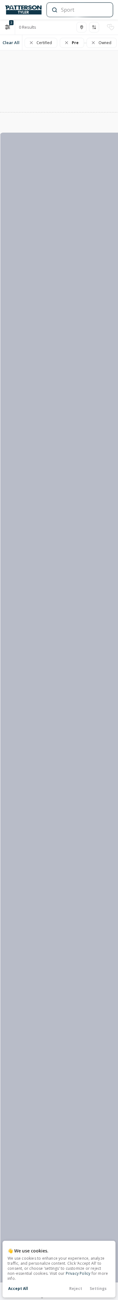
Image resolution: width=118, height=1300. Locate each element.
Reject (75, 1288)
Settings (98, 1288)
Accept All (18, 1288)
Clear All (11, 42)
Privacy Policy (78, 1273)
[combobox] (79, 10)
